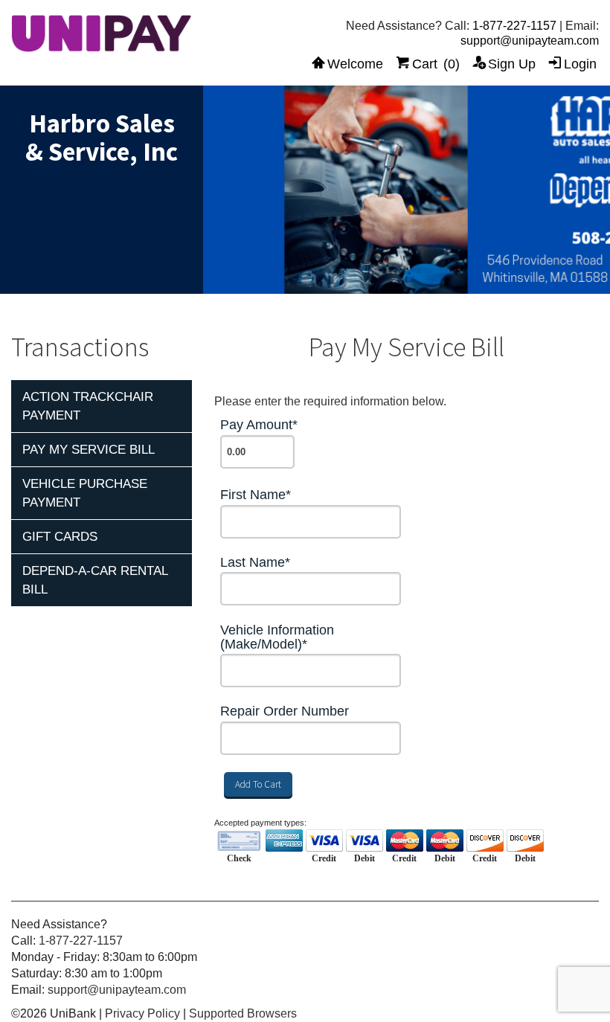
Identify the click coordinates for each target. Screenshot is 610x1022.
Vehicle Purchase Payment (84, 493)
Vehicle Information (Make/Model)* (277, 637)
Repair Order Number (284, 711)
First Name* (255, 495)
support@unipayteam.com (529, 40)
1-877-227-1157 (514, 25)
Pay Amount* (259, 425)
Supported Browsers (243, 1013)
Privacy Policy (142, 1013)
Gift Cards (59, 537)
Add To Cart (258, 784)
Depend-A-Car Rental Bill (95, 580)
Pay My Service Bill (88, 450)
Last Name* (255, 563)
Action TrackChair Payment (87, 406)
